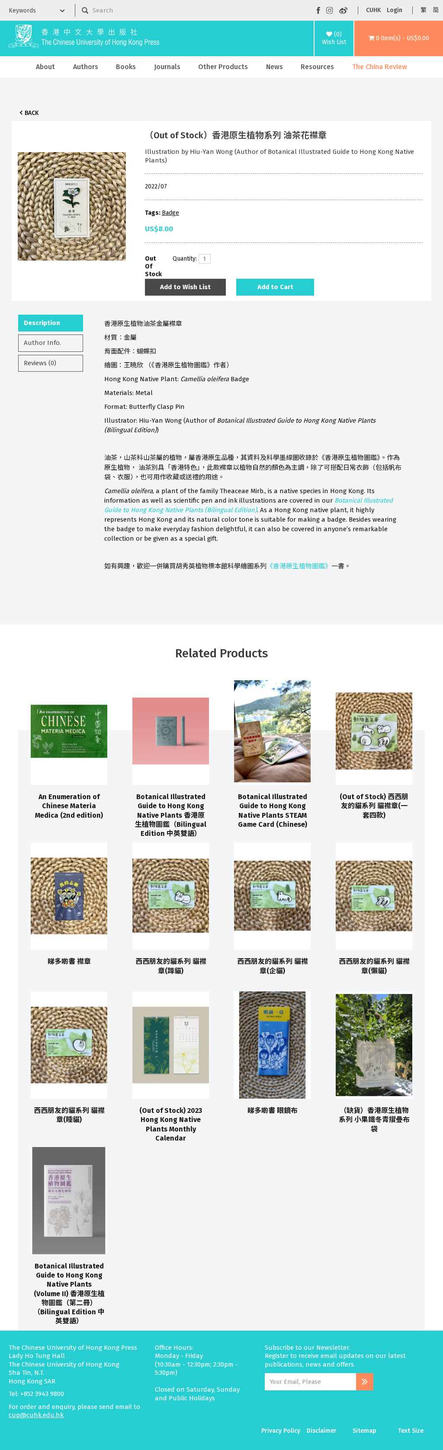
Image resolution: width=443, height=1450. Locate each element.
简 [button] (436, 10)
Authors (85, 67)
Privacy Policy (280, 1430)
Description (42, 323)
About (45, 67)
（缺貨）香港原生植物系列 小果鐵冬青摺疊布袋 (374, 1119)
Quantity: (183, 258)
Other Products (223, 67)
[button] (399, 38)
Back (32, 113)
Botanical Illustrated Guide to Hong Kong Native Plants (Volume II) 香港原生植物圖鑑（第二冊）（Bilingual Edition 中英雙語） (69, 1294)
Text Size (411, 1430)
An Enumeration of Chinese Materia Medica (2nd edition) (69, 806)
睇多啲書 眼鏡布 (272, 1110)
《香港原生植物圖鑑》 (298, 566)
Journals (167, 67)
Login (394, 10)
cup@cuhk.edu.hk (36, 1415)
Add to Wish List (185, 287)
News (274, 67)
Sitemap (364, 1430)
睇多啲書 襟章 (69, 961)
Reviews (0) (40, 363)
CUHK (373, 10)
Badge (170, 213)
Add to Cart (275, 287)
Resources (317, 67)
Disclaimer (322, 1430)
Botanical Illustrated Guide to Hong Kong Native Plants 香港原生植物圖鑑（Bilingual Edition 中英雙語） (170, 815)
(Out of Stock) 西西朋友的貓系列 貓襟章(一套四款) (374, 806)
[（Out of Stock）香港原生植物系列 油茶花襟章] (72, 204)
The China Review (379, 67)
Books (126, 67)
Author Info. (42, 343)
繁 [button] (424, 10)
